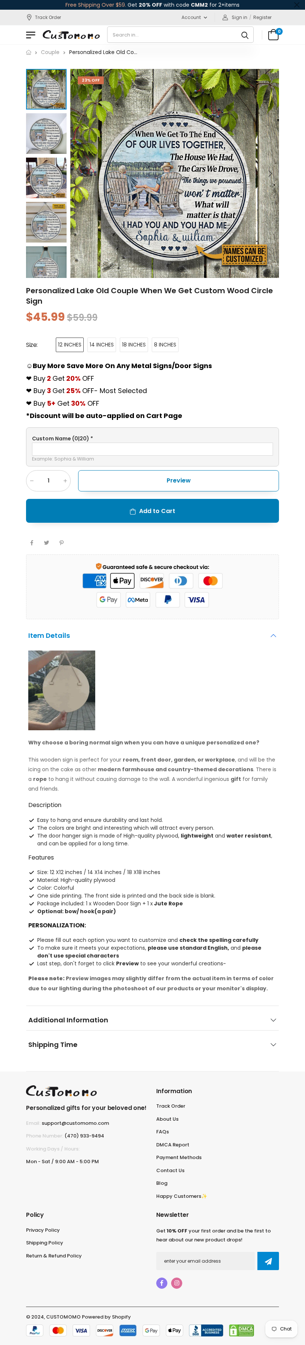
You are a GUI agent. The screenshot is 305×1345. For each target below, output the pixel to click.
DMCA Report (172, 1144)
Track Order (48, 17)
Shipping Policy (44, 1242)
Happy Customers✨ (181, 1196)
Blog (161, 1183)
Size (32, 345)
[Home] (28, 52)
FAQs (162, 1131)
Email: (33, 1123)
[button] (269, 173)
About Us (167, 1119)
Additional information (68, 1020)
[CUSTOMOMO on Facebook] (161, 1283)
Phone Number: (44, 1135)
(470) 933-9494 (84, 1135)
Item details (49, 635)
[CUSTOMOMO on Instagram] (176, 1283)
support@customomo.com (75, 1123)
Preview (179, 481)
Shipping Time (52, 1044)
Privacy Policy (43, 1230)
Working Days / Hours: (53, 1148)
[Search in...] (245, 34)
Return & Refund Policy (54, 1255)
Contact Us (170, 1170)
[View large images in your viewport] (266, 264)
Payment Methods (179, 1157)
